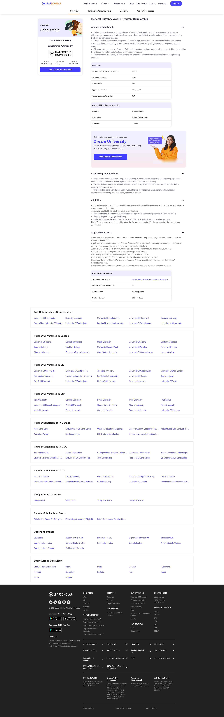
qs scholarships (73, 434)
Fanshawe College (169, 347)
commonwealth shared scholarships (80, 482)
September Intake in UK (139, 538)
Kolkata (100, 572)
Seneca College (41, 347)
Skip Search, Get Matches (110, 157)
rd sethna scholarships (139, 453)
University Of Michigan (170, 410)
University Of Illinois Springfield (47, 405)
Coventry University (74, 318)
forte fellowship (104, 482)
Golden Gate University (107, 405)
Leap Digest (142, 3)
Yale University (40, 400)
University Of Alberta (137, 342)
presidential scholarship (139, 458)
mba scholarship (73, 477)
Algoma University (41, 352)
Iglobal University (41, 410)
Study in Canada (136, 500)
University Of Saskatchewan (141, 352)
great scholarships (105, 477)
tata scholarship (41, 453)
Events (153, 3)
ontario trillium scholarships (78, 458)
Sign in (176, 3)
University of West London (140, 323)
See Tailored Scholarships (60, 70)
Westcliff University (74, 405)
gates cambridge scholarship (141, 477)
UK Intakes (38, 538)
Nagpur (69, 577)
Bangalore (70, 572)
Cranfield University (42, 381)
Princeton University (137, 410)
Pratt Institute (166, 400)
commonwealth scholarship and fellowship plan (175, 482)
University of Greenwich (139, 318)
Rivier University (168, 405)
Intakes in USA (167, 538)
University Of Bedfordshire (77, 381)
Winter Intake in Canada (171, 543)
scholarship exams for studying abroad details (48, 519)
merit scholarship (41, 429)
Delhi (99, 567)
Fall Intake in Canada (75, 548)
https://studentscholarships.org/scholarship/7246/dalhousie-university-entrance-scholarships (151, 279)
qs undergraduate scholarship (174, 458)
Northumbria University (43, 376)
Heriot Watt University (106, 381)
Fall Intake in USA (105, 543)
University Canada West (107, 347)
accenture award (41, 434)
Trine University (135, 400)
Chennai (132, 567)
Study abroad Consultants (45, 567)
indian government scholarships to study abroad (112, 519)
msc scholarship (168, 477)
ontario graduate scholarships (110, 429)
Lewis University (104, 400)
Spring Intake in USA (43, 543)
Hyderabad (165, 567)
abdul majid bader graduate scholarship (175, 429)
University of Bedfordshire (77, 323)
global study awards (138, 482)
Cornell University (104, 410)
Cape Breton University (107, 352)
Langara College (168, 352)
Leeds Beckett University (171, 323)
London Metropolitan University (110, 323)
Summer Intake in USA (75, 543)
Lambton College (73, 347)
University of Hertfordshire (108, 318)
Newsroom (162, 3)
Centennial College (169, 342)
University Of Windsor (138, 347)
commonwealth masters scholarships (48, 482)
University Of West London (172, 371)
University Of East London (77, 371)
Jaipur (163, 572)
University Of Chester (138, 376)
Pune (131, 572)
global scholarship (74, 453)
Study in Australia (104, 500)
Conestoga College (74, 342)
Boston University (73, 410)
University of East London (45, 318)
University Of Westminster (140, 371)
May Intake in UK (104, 538)
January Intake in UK (74, 538)
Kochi (68, 567)
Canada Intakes (135, 543)
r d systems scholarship (108, 434)
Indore (36, 577)
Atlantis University (136, 405)
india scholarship (41, 477)
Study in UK (71, 500)
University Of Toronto (43, 342)
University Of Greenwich (44, 371)
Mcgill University (104, 342)
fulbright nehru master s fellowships (112, 453)
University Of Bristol (169, 381)
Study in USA (39, 500)
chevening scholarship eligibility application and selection (80, 519)
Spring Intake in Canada (44, 548)
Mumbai (37, 572)
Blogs (131, 3)
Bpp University (167, 376)
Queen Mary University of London (48, 323)
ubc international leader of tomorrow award (143, 429)
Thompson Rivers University (78, 352)
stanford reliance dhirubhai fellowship (48, 458)
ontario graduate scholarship (78, 429)
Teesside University (169, 318)
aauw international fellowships (174, 453)
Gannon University (73, 400)
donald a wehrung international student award (143, 434)
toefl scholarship (104, 458)
